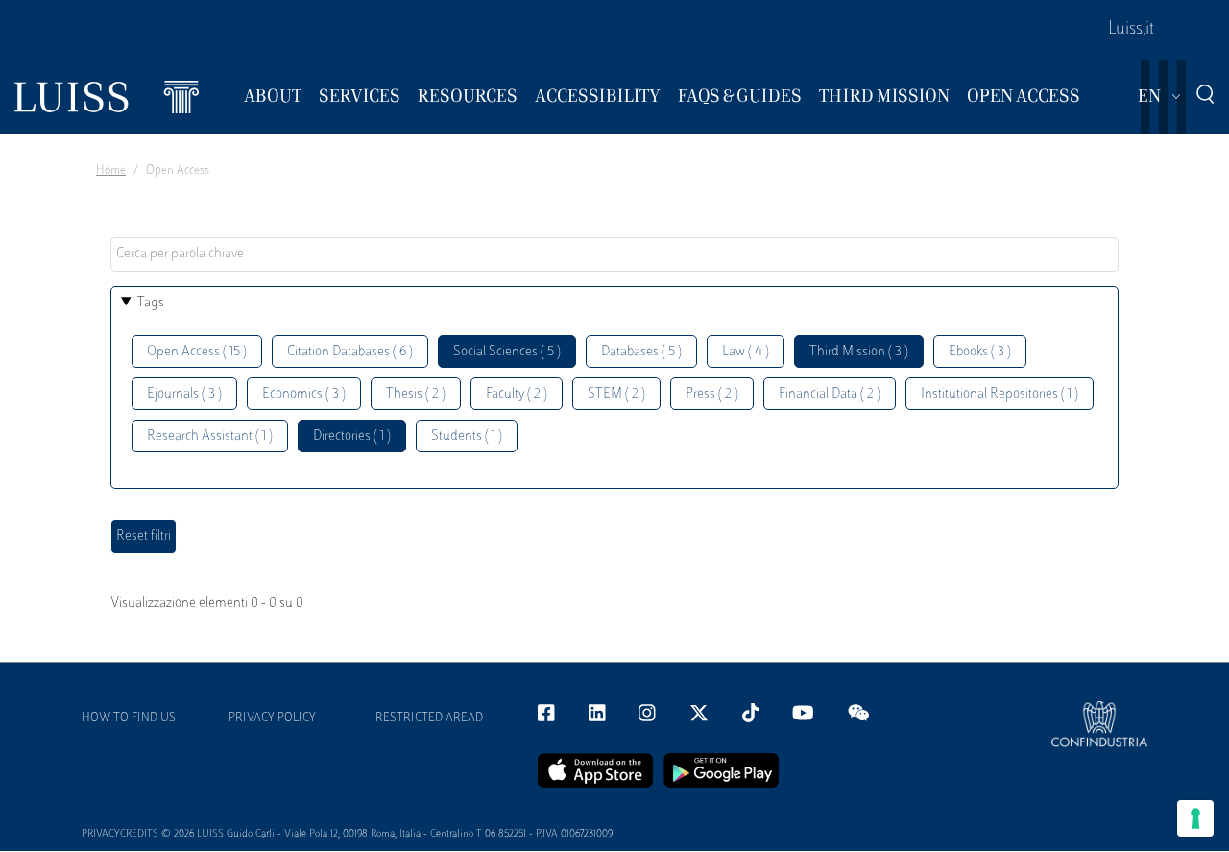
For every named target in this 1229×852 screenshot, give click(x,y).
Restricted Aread (429, 718)
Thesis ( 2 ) (416, 394)
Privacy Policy (272, 718)
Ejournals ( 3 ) (184, 394)
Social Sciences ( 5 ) (507, 352)
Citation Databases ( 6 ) (350, 352)
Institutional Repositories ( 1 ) (999, 394)
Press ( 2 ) (712, 394)
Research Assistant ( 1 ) (210, 436)
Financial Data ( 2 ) (829, 394)
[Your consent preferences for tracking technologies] (1195, 818)
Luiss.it (1131, 29)
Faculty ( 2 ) (516, 394)
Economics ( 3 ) (304, 394)
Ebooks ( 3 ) (980, 352)
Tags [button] (150, 303)
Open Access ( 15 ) (197, 352)
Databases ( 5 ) (641, 352)
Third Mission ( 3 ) (858, 352)
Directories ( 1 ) (352, 436)
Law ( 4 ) (745, 352)
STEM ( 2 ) (616, 394)
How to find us (129, 718)
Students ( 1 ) (466, 436)
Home (111, 171)
